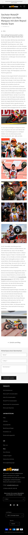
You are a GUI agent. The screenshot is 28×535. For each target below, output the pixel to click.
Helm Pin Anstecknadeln (9, 397)
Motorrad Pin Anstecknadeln (10, 393)
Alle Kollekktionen (8, 390)
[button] (3, 6)
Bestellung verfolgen (8, 428)
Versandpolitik (6, 424)
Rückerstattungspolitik (9, 435)
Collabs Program (7, 455)
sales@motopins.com (12, 485)
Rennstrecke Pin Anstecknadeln (11, 404)
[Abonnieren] (23, 499)
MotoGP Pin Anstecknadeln (10, 400)
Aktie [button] (4, 31)
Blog (4, 448)
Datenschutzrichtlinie (8, 459)
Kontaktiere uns (7, 431)
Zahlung (5, 421)
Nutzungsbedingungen (9, 462)
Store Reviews (6, 452)
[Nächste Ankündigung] (25, 2)
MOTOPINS (10, 532)
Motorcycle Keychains (8, 408)
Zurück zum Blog (15, 342)
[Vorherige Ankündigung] (3, 2)
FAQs (4, 417)
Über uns (5, 445)
